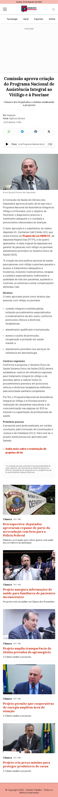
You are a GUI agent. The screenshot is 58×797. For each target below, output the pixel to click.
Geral (25, 19)
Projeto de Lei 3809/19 (36, 235)
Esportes (38, 19)
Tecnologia (12, 19)
